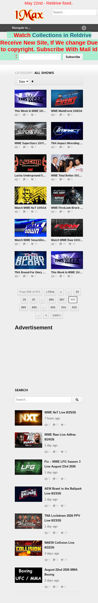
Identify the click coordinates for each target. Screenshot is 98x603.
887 (62, 299)
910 (63, 307)
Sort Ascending (32, 81)
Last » (57, 315)
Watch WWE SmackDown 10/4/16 (36, 240)
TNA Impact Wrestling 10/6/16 (70, 143)
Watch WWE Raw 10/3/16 (67, 240)
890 (34, 307)
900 (53, 307)
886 (51, 299)
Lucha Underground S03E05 (33, 175)
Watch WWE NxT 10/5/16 (30, 207)
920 (74, 307)
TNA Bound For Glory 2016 (32, 272)
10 (77, 291)
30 (33, 299)
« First (50, 291)
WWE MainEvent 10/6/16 (66, 111)
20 (24, 299)
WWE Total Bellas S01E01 (67, 175)
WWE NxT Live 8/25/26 (60, 412)
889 (23, 307)
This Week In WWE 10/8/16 (32, 111)
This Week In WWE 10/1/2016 (69, 272)
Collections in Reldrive (61, 35)
